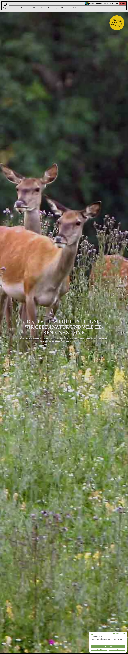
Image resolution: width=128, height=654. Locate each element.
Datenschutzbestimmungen (118, 633)
